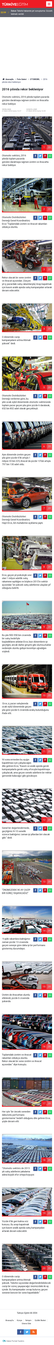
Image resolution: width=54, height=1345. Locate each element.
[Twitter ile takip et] (27, 1332)
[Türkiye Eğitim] (15, 4)
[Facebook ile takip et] (20, 1332)
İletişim (28, 1320)
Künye (19, 1320)
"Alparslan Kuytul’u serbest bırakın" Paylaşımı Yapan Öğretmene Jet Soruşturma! (31, 12)
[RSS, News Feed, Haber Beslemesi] (33, 1332)
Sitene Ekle (26, 1323)
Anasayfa (10, 1320)
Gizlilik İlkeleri (40, 1320)
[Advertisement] (27, 45)
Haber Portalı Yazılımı (15, 1341)
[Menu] (49, 4)
